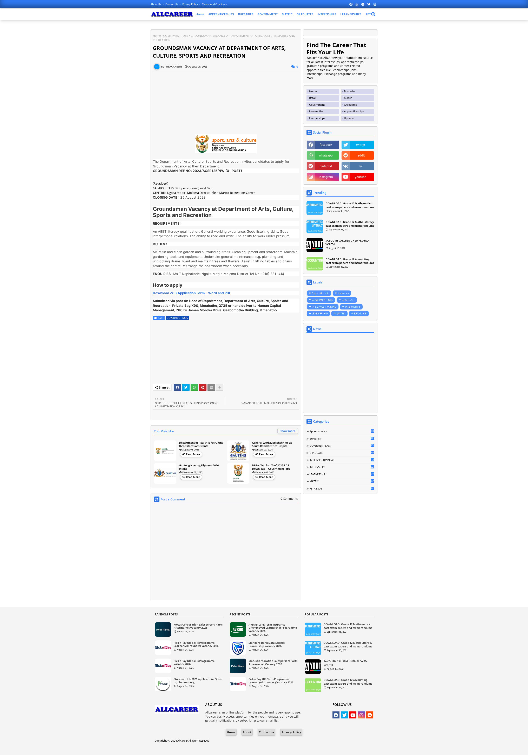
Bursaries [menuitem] (349, 91)
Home (200, 14)
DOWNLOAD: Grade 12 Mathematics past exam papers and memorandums (349, 205)
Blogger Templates (252, 749)
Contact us (172, 4)
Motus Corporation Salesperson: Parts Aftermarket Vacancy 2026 (198, 626)
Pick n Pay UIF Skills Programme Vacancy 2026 (194, 662)
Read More (193, 454)
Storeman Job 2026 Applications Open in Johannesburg (198, 681)
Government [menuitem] (317, 105)
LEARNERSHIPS (350, 14)
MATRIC (287, 14)
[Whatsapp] (194, 387)
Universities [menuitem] (316, 111)
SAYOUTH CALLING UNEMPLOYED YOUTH (347, 242)
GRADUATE (348, 300)
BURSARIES (245, 14)
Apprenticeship (320, 293)
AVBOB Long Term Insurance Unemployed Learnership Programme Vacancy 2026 (273, 628)
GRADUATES (305, 14)
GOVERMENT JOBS (175, 36)
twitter (360, 145)
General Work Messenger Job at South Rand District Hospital (272, 444)
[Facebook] (177, 387)
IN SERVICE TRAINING (324, 306)
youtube (360, 177)
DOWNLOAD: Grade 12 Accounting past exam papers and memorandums (349, 261)
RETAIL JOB (360, 313)
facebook (326, 145)
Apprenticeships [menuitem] (354, 111)
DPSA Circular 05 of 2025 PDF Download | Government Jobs (271, 467)
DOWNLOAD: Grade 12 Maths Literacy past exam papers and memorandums (349, 224)
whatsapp (326, 155)
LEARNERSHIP (320, 313)
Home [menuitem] (313, 91)
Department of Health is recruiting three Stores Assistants (201, 444)
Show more (288, 431)
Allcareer (182, 740)
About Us (156, 4)
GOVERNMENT (267, 14)
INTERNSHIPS (326, 14)
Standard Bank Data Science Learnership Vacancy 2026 (267, 644)
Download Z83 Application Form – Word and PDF (192, 293)
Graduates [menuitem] (350, 105)
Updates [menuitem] (349, 118)
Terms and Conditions (214, 4)
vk (360, 166)
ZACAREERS (297, 749)
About (247, 732)
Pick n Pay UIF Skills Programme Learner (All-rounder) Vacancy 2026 (196, 644)
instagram (326, 177)
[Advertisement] (226, 101)
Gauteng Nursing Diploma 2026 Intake (199, 467)
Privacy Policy (190, 4)
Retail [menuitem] (312, 98)
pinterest (325, 166)
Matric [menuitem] (348, 98)
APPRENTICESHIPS (221, 14)
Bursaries (343, 293)
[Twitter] (186, 387)
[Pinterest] (202, 387)
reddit (360, 155)
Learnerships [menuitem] (317, 118)
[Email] (211, 387)
